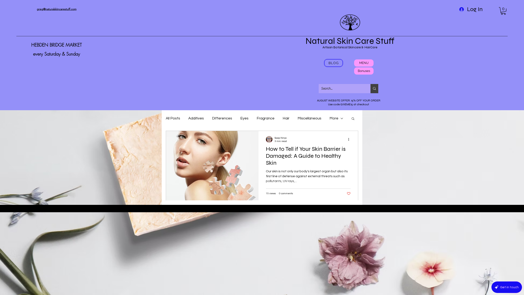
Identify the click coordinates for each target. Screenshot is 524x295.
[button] (503, 11)
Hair (286, 118)
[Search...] (374, 88)
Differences (222, 118)
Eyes (244, 118)
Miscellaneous (309, 118)
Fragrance (265, 118)
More (334, 118)
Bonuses (364, 71)
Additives (196, 118)
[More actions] (350, 139)
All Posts (173, 118)
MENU (363, 63)
